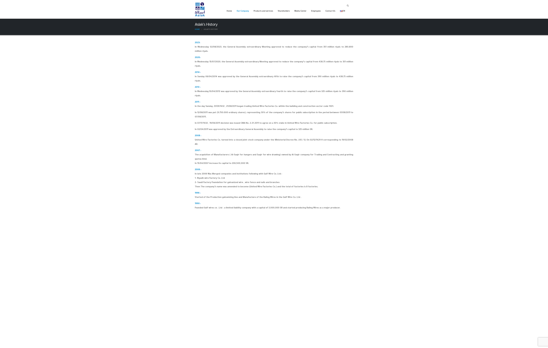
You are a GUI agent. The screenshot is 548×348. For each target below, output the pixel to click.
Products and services (263, 11)
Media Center (300, 11)
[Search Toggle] (347, 6)
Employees (316, 11)
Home (229, 11)
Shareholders (284, 11)
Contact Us (330, 11)
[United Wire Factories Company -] (200, 9)
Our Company (243, 11)
